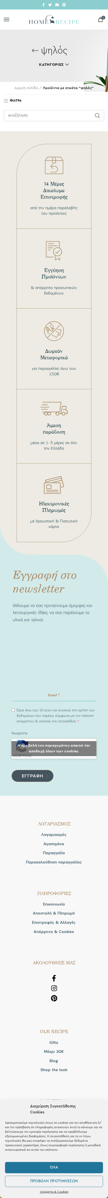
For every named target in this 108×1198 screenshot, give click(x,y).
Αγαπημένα (53, 843)
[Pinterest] (64, 5)
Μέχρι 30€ (54, 1051)
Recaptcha (19, 733)
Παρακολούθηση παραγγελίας (54, 862)
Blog (53, 1060)
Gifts (53, 1042)
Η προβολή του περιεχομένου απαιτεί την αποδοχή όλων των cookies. (54, 748)
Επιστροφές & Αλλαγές (54, 922)
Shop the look (53, 1069)
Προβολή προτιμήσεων (54, 1181)
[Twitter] (49, 5)
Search (97, 115)
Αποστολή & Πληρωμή (54, 913)
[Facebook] (43, 5)
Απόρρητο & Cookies (54, 1191)
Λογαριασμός (54, 834)
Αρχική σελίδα (26, 88)
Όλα (54, 1167)
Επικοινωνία (54, 904)
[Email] (57, 5)
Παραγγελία (54, 852)
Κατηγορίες (51, 65)
